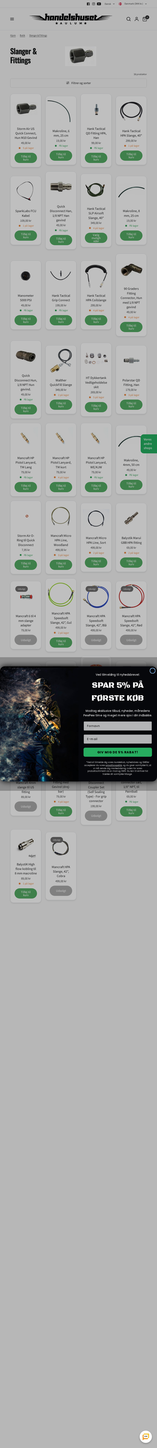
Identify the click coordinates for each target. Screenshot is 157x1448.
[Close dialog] (152, 670)
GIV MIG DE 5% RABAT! (117, 752)
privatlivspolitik (114, 765)
